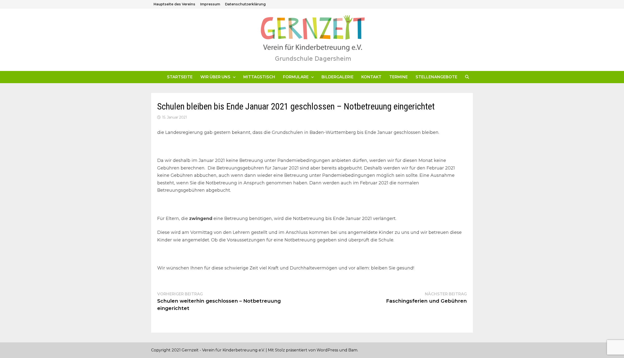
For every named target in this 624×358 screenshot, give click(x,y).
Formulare (296, 77)
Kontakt (371, 77)
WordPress (327, 350)
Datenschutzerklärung (245, 4)
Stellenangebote (436, 77)
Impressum (210, 4)
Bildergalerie (337, 77)
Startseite (180, 77)
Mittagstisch (259, 77)
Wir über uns (215, 77)
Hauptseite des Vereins (174, 4)
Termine (398, 77)
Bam (352, 350)
